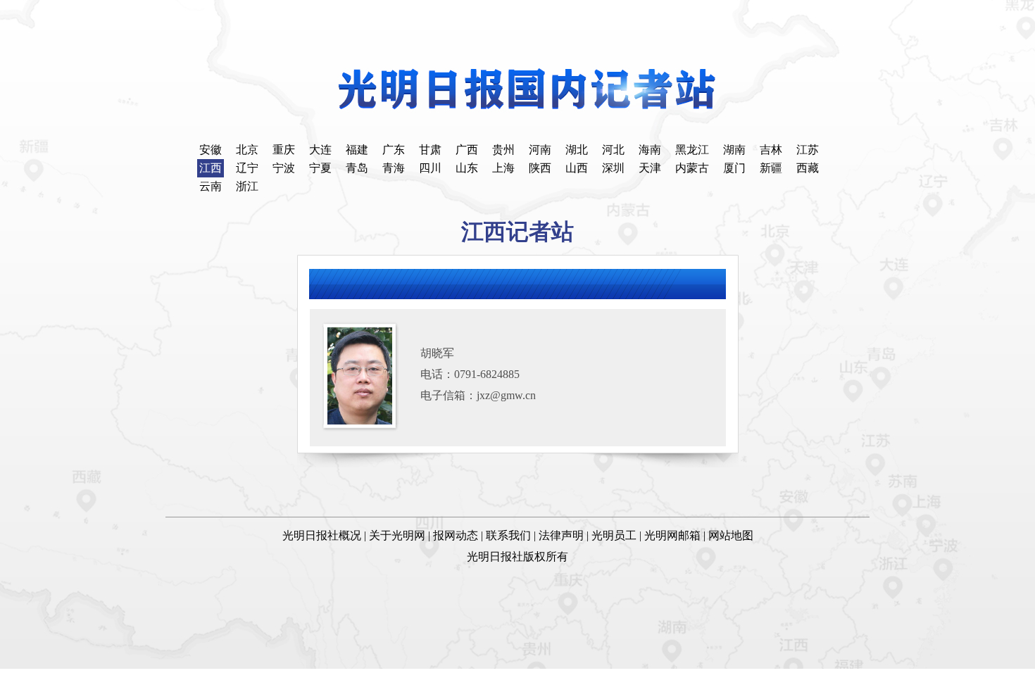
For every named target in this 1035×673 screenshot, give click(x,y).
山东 (467, 168)
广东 (393, 150)
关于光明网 (397, 535)
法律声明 (561, 535)
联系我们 (508, 535)
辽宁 (247, 168)
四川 (430, 168)
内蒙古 (692, 168)
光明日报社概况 (321, 535)
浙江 (247, 186)
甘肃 (430, 150)
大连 (320, 150)
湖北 (576, 150)
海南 (650, 150)
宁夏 (320, 168)
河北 (613, 150)
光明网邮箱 (672, 535)
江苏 (807, 150)
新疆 (771, 168)
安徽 (210, 150)
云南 (210, 186)
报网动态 (455, 535)
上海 (503, 168)
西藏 (807, 168)
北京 (247, 150)
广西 (467, 150)
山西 (576, 168)
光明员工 (613, 535)
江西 (210, 168)
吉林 (771, 150)
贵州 (503, 150)
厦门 (734, 168)
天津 (650, 168)
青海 (393, 168)
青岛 (357, 168)
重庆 (283, 150)
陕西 (540, 168)
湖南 (734, 150)
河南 (540, 150)
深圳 (613, 168)
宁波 (283, 168)
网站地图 (730, 535)
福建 (357, 150)
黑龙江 (692, 150)
